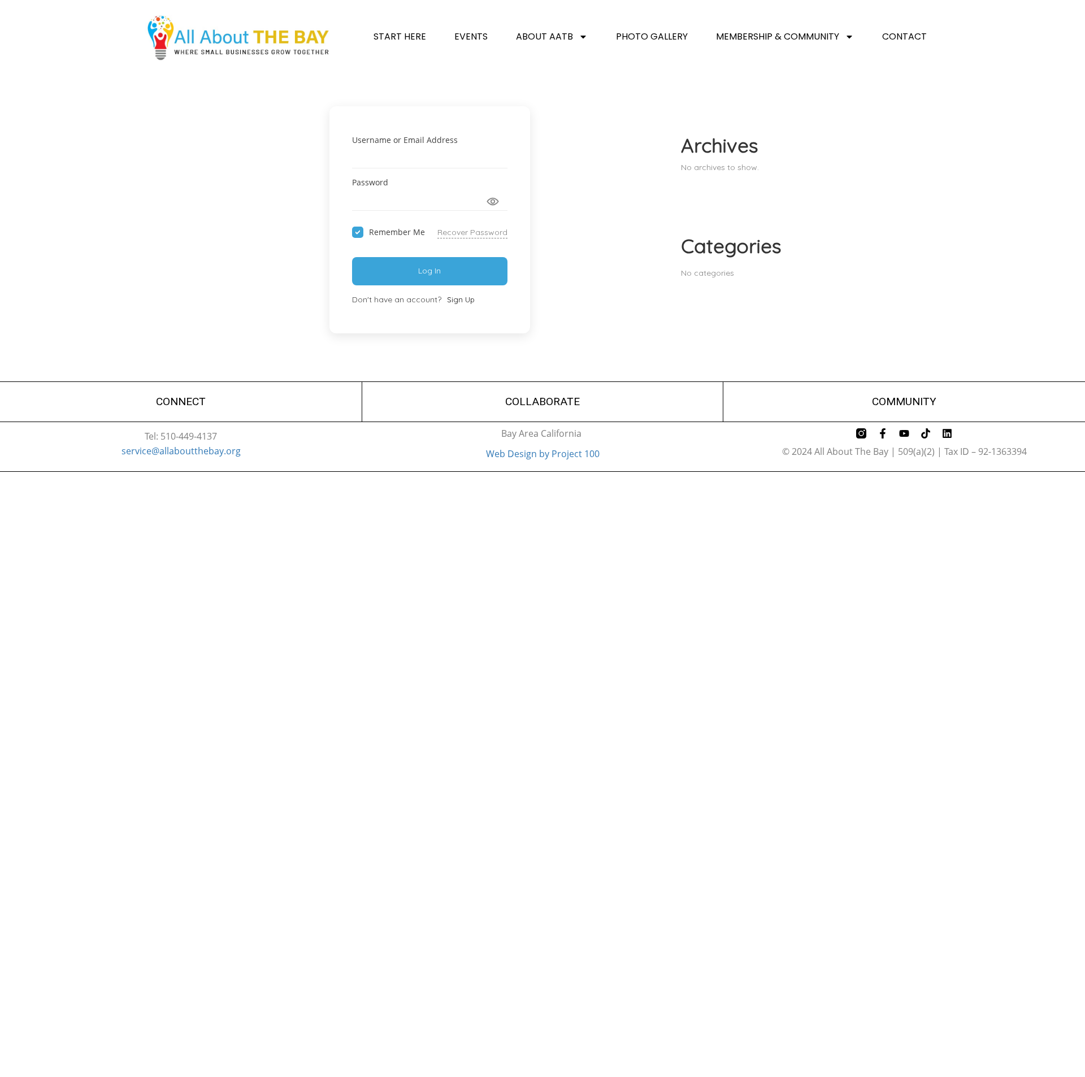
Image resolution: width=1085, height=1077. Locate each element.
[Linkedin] (947, 433)
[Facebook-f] (883, 433)
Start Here (400, 36)
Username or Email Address (405, 139)
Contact (904, 36)
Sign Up (461, 299)
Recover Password (472, 232)
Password (370, 182)
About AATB (544, 36)
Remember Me (397, 232)
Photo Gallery (652, 36)
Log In (429, 271)
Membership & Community (777, 36)
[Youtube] (904, 433)
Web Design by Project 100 (543, 454)
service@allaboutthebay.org (181, 451)
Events (471, 36)
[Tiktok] (926, 433)
